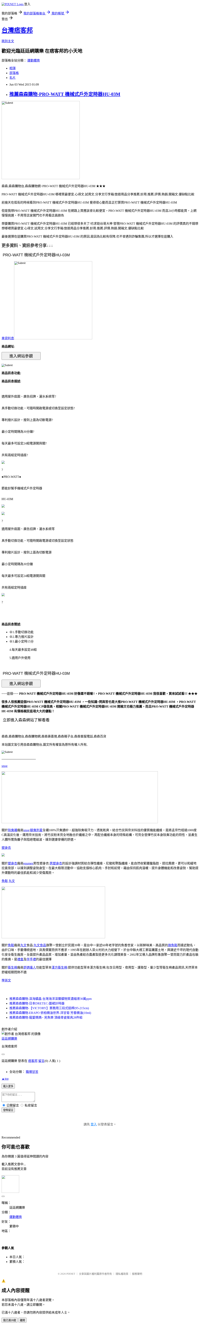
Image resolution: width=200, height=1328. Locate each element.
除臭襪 (12, 830)
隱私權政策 (122, 1273)
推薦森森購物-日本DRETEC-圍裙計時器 (36, 1003)
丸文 (12, 881)
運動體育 (33, 60)
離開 (22, 1320)
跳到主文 (8, 41)
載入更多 (8, 1086)
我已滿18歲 (9, 1320)
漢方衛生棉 (59, 967)
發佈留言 (8, 1110)
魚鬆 (5, 881)
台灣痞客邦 (17, 30)
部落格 (14, 73)
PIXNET (70, 1273)
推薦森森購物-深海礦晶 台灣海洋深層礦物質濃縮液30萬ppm (50, 998)
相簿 (12, 68)
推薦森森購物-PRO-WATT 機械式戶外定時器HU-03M (64, 94)
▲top (5, 1078)
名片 (12, 77)
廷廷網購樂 (9, 1038)
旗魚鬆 (172, 945)
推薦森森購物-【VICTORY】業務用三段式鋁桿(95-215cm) (49, 1008)
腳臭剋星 (36, 830)
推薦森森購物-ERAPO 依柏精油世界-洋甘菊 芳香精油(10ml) (50, 1012)
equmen (28, 863)
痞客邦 (33, 1061)
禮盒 (20, 959)
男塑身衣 (56, 863)
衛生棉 (12, 967)
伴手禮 (31, 959)
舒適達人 (29, 967)
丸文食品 (40, 945)
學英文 (6, 980)
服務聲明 (137, 1273)
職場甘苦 (32, 1071)
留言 (41, 1061)
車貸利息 (8, 338)
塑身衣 (6, 847)
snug (4, 766)
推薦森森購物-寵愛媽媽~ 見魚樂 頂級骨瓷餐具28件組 (45, 1017)
